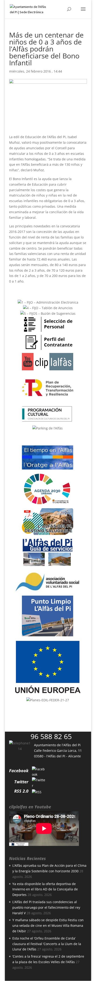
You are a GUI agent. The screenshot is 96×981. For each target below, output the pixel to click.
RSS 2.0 (21, 791)
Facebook (18, 770)
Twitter (21, 781)
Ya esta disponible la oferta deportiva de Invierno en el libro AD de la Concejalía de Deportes (45, 889)
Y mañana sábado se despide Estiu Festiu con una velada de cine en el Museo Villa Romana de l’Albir (48, 925)
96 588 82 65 (51, 736)
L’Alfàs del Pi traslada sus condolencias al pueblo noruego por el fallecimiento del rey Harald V (46, 907)
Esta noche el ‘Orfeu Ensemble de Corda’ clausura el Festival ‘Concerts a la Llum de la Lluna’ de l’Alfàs (46, 944)
